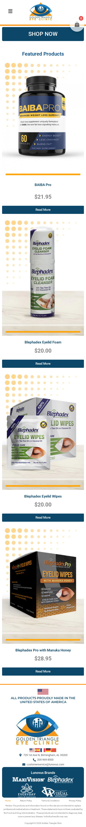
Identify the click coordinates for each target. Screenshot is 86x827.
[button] (10, 11)
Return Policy (26, 801)
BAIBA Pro (43, 185)
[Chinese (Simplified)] (54, 750)
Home (8, 801)
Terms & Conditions (50, 801)
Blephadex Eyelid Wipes (43, 496)
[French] (43, 750)
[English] (32, 750)
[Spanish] (37, 750)
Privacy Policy (75, 801)
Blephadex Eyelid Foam (43, 342)
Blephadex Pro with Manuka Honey (43, 650)
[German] (48, 750)
